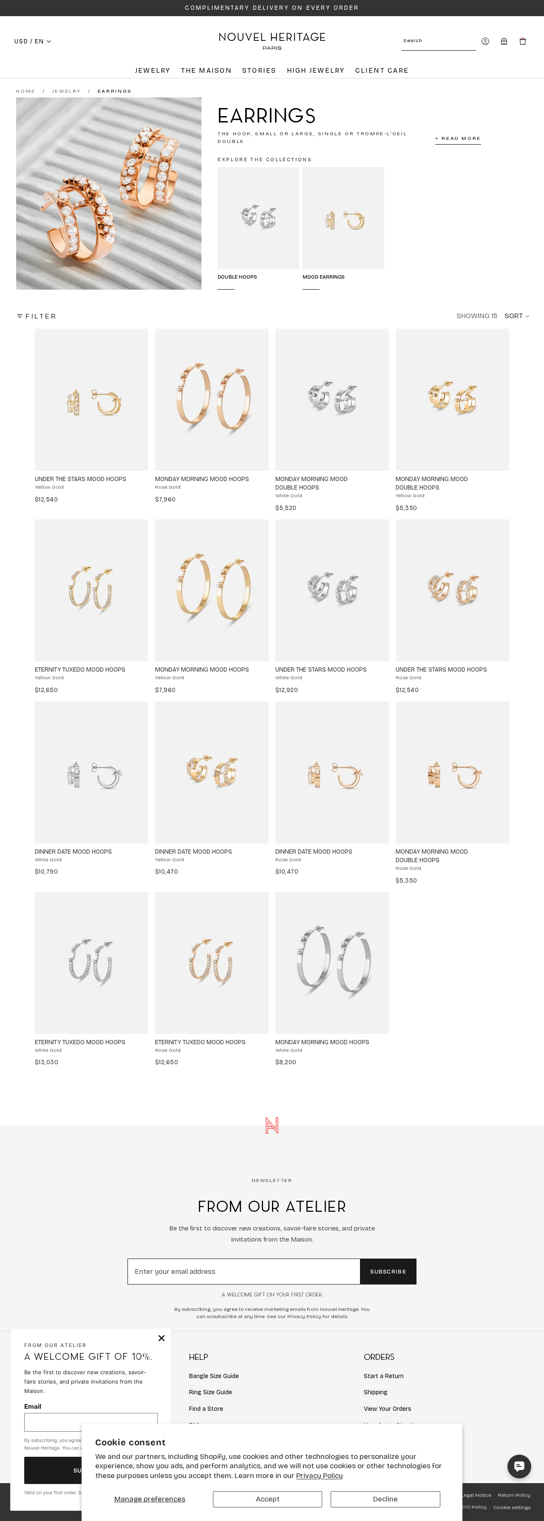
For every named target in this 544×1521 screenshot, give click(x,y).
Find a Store (206, 1409)
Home (26, 91)
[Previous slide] (49, 399)
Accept (268, 1499)
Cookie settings (511, 1507)
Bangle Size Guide (214, 1376)
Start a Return (384, 1376)
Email (32, 1406)
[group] (91, 400)
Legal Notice (476, 1495)
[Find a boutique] (504, 41)
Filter (41, 316)
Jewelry (66, 91)
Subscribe (388, 1271)
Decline (385, 1499)
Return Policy (514, 1495)
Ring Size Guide (210, 1392)
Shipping (376, 1392)
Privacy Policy (319, 1475)
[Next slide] (133, 399)
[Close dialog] (161, 1338)
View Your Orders (387, 1409)
